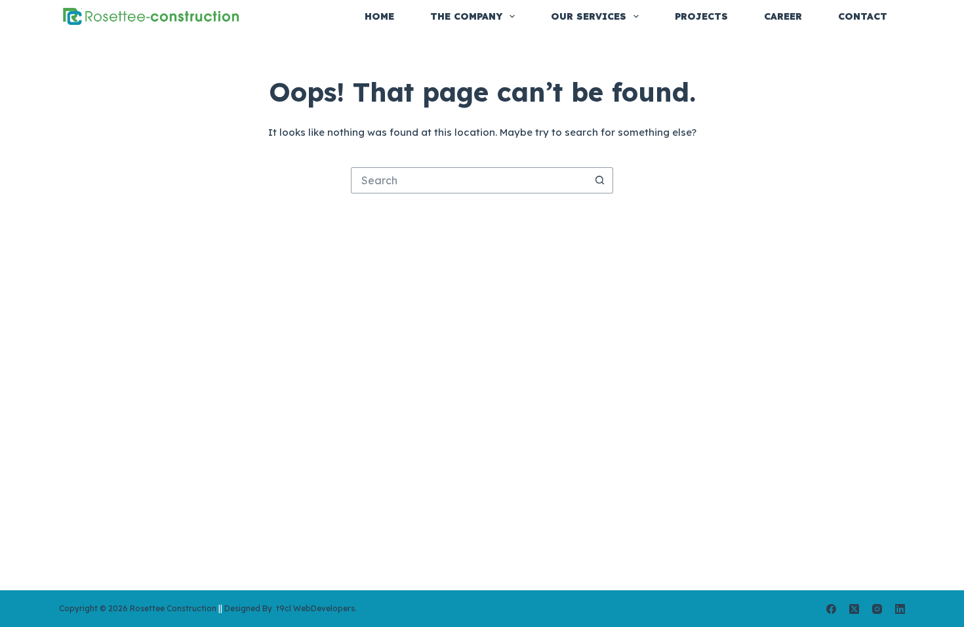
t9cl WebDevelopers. (315, 608)
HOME (379, 16)
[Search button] (600, 180)
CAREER (783, 16)
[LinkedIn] (900, 609)
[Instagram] (877, 609)
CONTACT (862, 16)
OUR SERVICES (588, 16)
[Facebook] (831, 609)
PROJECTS (701, 16)
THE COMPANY (466, 16)
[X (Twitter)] (854, 609)
